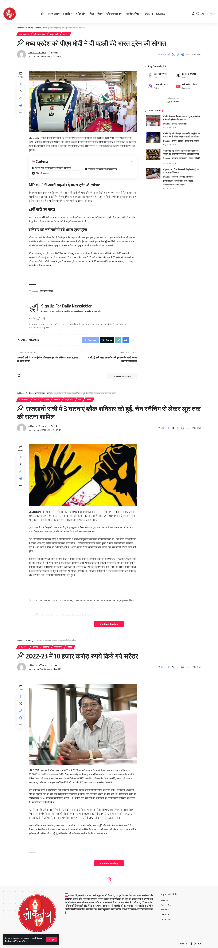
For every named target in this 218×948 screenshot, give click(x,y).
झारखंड (174, 124)
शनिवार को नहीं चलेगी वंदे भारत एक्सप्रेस (102, 169)
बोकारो (77, 886)
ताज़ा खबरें (43, 291)
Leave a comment (123, 376)
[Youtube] (187, 86)
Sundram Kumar (35, 904)
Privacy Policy (112, 324)
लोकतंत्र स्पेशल (168, 185)
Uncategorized (27, 886)
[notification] (193, 13)
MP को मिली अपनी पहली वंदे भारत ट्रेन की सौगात (53, 168)
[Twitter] (187, 75)
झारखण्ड (175, 158)
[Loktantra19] (9, 13)
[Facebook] (159, 75)
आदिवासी (175, 177)
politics (23, 647)
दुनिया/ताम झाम (39, 34)
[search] (197, 13)
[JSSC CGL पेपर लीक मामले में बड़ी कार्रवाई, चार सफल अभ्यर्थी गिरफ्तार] (153, 173)
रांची (185, 181)
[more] (169, 13)
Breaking (24, 34)
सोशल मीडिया (179, 185)
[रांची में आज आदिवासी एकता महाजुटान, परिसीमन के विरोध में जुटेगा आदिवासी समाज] (153, 120)
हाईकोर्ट (197, 158)
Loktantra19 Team (37, 52)
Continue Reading (109, 624)
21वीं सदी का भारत (42, 173)
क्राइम (174, 141)
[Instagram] (159, 86)
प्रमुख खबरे (54, 34)
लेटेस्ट (65, 34)
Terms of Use (21, 941)
